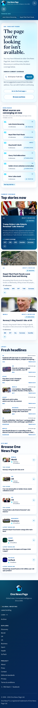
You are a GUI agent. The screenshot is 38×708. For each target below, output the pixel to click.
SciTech (11, 560)
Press (3, 668)
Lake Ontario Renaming (9, 17)
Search (29, 77)
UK (12, 478)
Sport (10, 540)
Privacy (3, 679)
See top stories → (9, 184)
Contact (4, 671)
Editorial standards (8, 675)
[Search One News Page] (34, 3)
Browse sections (19, 97)
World (14, 459)
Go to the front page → (19, 91)
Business (15, 520)
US (12, 499)
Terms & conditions (8, 682)
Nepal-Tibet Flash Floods (27, 17)
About (3, 664)
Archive (3, 619)
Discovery (4, 629)
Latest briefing (6, 610)
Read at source (32, 362)
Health (3, 651)
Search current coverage (14, 72)
